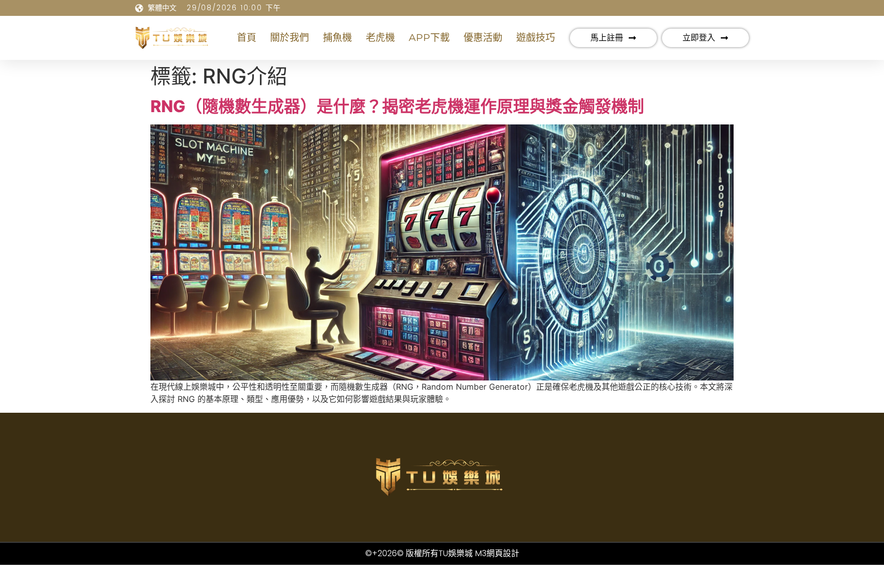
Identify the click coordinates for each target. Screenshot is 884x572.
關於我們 (289, 38)
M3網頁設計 (497, 553)
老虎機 (380, 38)
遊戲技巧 (535, 38)
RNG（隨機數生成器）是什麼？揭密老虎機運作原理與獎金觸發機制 (397, 106)
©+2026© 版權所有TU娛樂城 (419, 553)
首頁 (246, 38)
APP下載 (429, 38)
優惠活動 (482, 38)
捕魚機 (337, 38)
